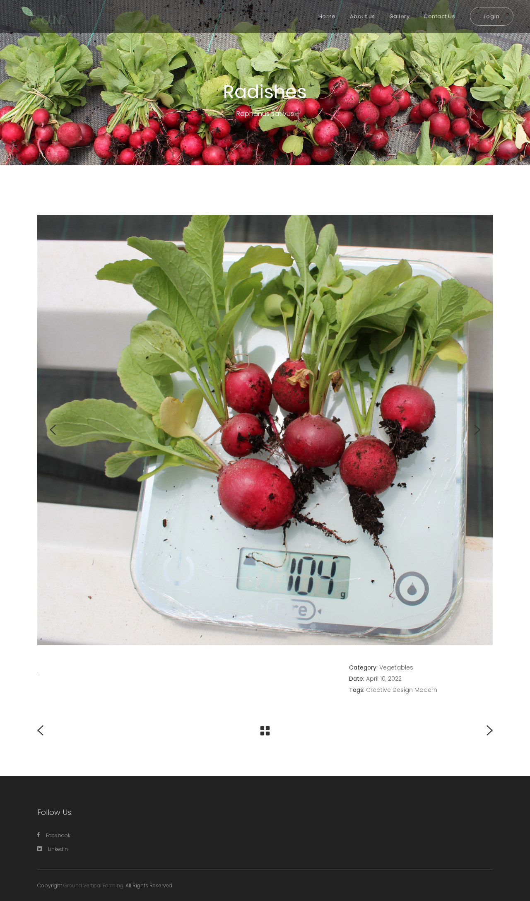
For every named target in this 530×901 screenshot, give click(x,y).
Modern (425, 690)
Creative (378, 690)
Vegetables (396, 667)
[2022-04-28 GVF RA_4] (265, 430)
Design (403, 690)
